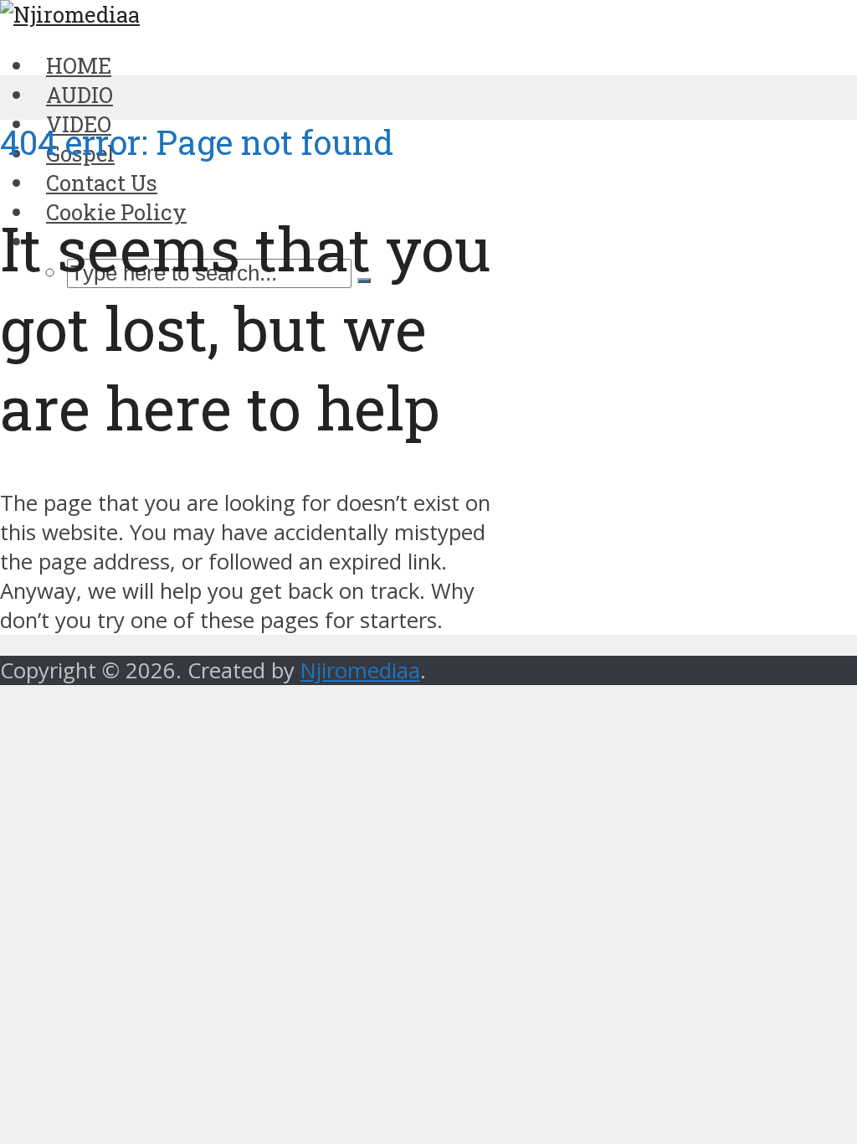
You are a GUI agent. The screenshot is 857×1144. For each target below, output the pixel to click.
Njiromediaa (360, 670)
